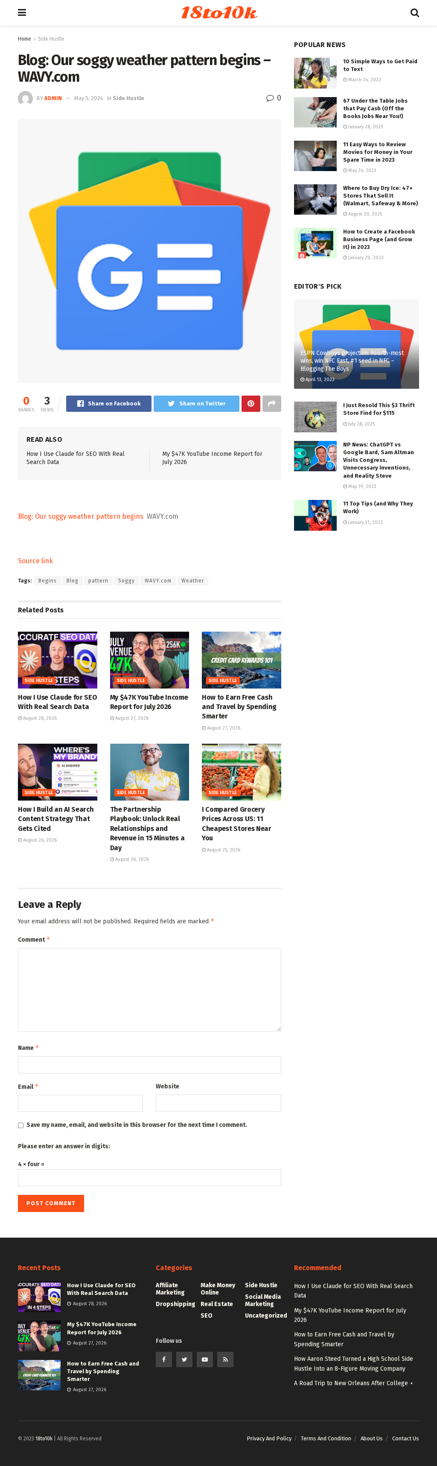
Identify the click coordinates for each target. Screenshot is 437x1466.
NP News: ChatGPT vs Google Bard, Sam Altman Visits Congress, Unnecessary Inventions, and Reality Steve (378, 460)
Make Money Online (218, 1289)
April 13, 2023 (319, 379)
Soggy (126, 581)
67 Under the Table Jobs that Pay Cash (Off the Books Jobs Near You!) (375, 108)
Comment (34, 939)
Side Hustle (51, 39)
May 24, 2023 (361, 170)
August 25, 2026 (223, 850)
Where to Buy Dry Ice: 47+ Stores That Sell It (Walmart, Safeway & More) (380, 196)
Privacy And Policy (269, 1438)
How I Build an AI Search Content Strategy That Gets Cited (55, 819)
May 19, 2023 (361, 486)
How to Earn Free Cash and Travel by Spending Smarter (239, 707)
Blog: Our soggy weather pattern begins (80, 516)
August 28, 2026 (39, 718)
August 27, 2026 (131, 718)
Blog (73, 581)
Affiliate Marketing (170, 1289)
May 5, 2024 (88, 98)
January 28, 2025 (365, 127)
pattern (98, 581)
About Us (372, 1438)
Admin (53, 98)
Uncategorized (266, 1315)
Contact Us (405, 1438)
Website (167, 1086)
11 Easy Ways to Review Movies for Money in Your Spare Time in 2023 (377, 152)
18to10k (218, 13)
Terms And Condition (326, 1438)
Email (28, 1086)
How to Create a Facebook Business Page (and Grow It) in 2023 (379, 239)
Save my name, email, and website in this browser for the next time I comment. (136, 1125)
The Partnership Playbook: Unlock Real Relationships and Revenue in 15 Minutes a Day (147, 828)
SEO (207, 1315)
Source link (35, 561)
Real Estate (217, 1304)
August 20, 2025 (364, 214)
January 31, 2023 (365, 522)
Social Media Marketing (263, 1300)
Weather (192, 581)
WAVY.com (158, 581)
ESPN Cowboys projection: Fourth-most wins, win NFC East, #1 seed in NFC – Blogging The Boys (352, 360)
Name (28, 1047)
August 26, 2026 (39, 840)
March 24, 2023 (364, 80)
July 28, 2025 (361, 424)
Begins (47, 581)
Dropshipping (175, 1304)
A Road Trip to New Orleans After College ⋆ (354, 1383)
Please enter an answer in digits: (64, 1146)
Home (24, 39)
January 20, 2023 (365, 257)
